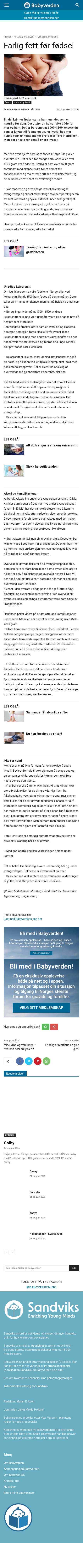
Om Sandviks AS (14, 1475)
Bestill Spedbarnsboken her (41, 18)
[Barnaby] (15, 1197)
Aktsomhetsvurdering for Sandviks (26, 1386)
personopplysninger (59, 1378)
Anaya (33, 1213)
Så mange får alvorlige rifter (47, 712)
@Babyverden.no (41, 1287)
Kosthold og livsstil (24, 36)
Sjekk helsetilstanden (42, 466)
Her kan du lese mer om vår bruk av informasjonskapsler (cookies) (40, 1366)
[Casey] (15, 1176)
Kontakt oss (11, 1481)
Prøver (7, 36)
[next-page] (12, 1252)
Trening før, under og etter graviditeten (46, 249)
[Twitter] (29, 1061)
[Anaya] (15, 1218)
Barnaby (35, 1192)
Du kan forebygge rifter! (44, 734)
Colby (9, 1143)
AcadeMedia (39, 1345)
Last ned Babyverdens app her (23, 919)
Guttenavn (9, 1135)
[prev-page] (6, 1252)
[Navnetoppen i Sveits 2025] (15, 1238)
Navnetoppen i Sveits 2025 (46, 1233)
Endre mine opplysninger (19, 1492)
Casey (33, 1171)
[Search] (77, 5)
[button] (6, 5)
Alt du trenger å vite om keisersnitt (52, 445)
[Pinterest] (38, 1061)
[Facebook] (20, 1061)
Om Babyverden (14, 1463)
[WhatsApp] (46, 1061)
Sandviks (9, 1333)
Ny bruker (10, 1487)
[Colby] (41, 1110)
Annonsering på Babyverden (21, 1469)
